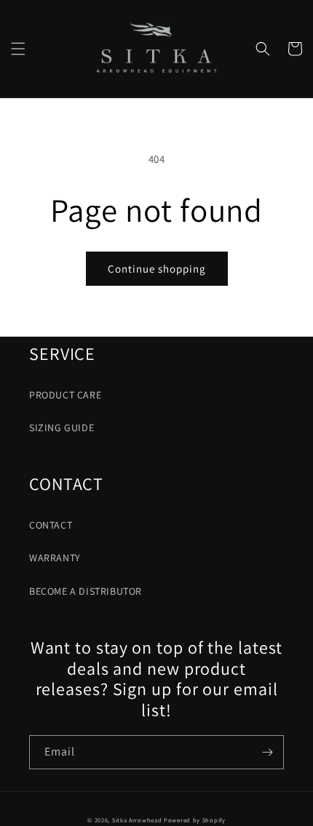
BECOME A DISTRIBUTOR (85, 591)
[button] (18, 49)
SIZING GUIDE (61, 427)
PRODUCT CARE (65, 394)
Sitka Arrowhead (137, 820)
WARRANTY (55, 557)
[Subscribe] (267, 752)
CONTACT (50, 525)
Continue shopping (157, 269)
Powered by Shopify (195, 820)
